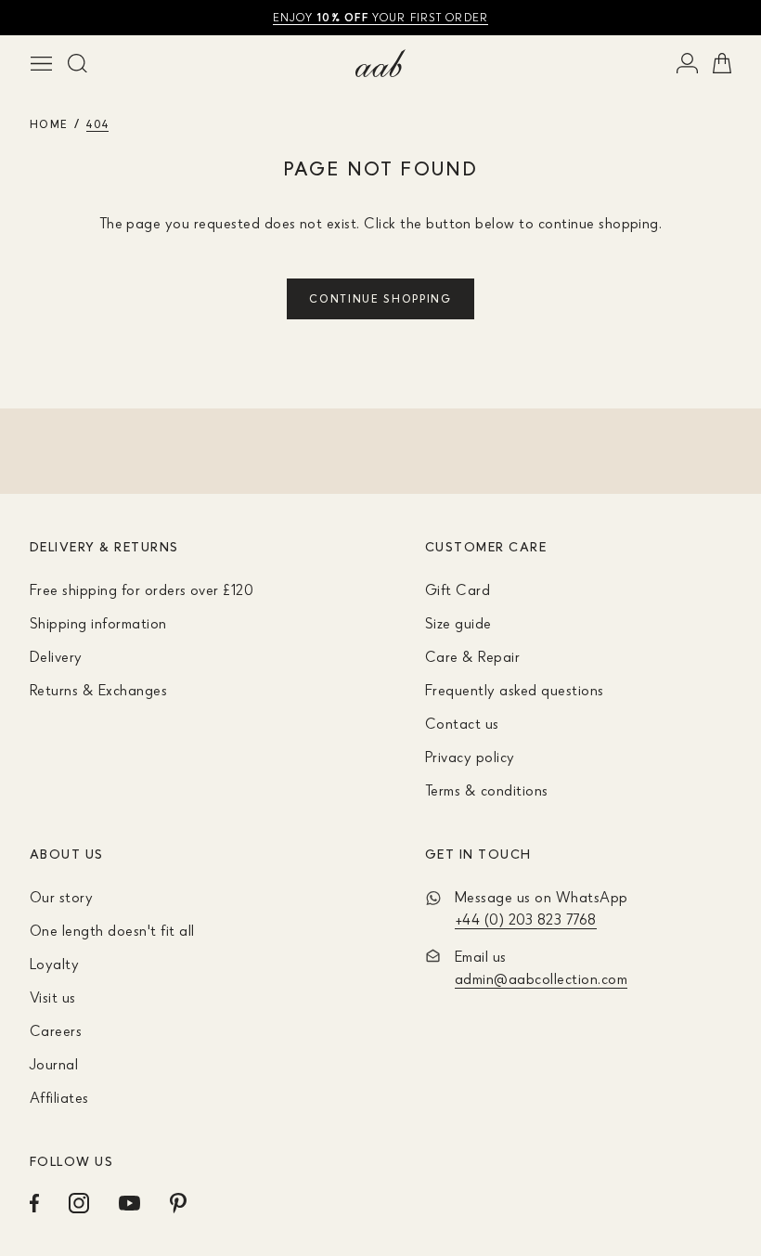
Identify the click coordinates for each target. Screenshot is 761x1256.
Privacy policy (470, 756)
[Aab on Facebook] (34, 1203)
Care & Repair (472, 656)
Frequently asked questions (514, 690)
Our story (61, 897)
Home (49, 124)
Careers (56, 1030)
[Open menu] (41, 63)
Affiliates (59, 1097)
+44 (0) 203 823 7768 (526, 919)
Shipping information (98, 623)
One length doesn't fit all (112, 930)
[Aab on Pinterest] (178, 1203)
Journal (54, 1064)
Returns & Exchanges (98, 690)
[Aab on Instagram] (79, 1203)
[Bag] (722, 63)
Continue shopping (380, 298)
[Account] (687, 63)
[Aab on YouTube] (129, 1203)
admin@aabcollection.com (541, 978)
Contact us (462, 723)
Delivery (56, 656)
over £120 (380, 17)
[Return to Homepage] (380, 63)
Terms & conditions (486, 790)
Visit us (53, 997)
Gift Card (457, 589)
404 (97, 124)
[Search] (77, 63)
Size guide (458, 623)
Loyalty (54, 963)
